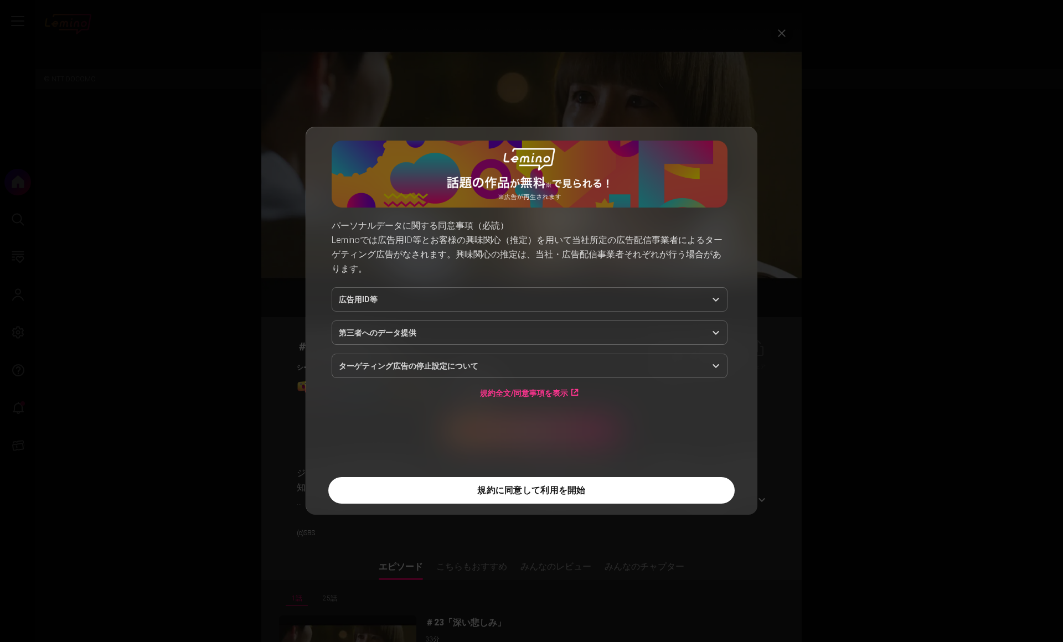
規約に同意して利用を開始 (531, 490)
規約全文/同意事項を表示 (524, 393)
